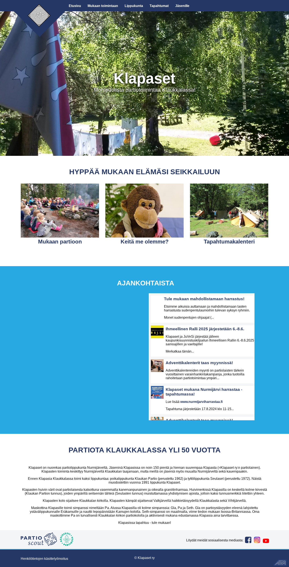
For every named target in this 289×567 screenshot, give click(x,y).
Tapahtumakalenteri (229, 241)
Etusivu (75, 6)
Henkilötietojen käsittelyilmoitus (44, 558)
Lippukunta (134, 6)
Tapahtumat (159, 6)
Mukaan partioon (60, 241)
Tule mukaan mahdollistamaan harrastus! (204, 299)
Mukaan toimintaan (103, 6)
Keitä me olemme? (145, 241)
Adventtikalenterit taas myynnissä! (199, 363)
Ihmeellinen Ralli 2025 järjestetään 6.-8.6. (205, 329)
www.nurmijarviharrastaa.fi (201, 402)
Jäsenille (182, 6)
